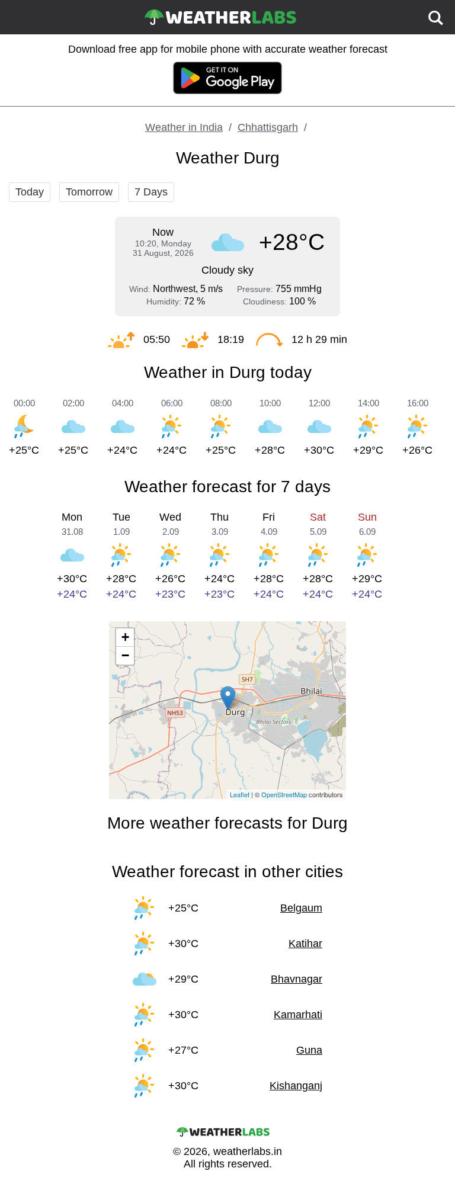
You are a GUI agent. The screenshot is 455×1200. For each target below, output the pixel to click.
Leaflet (239, 794)
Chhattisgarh (268, 127)
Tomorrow (89, 192)
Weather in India (184, 127)
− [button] (125, 655)
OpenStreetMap (284, 794)
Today (29, 192)
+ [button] (125, 637)
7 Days (151, 192)
